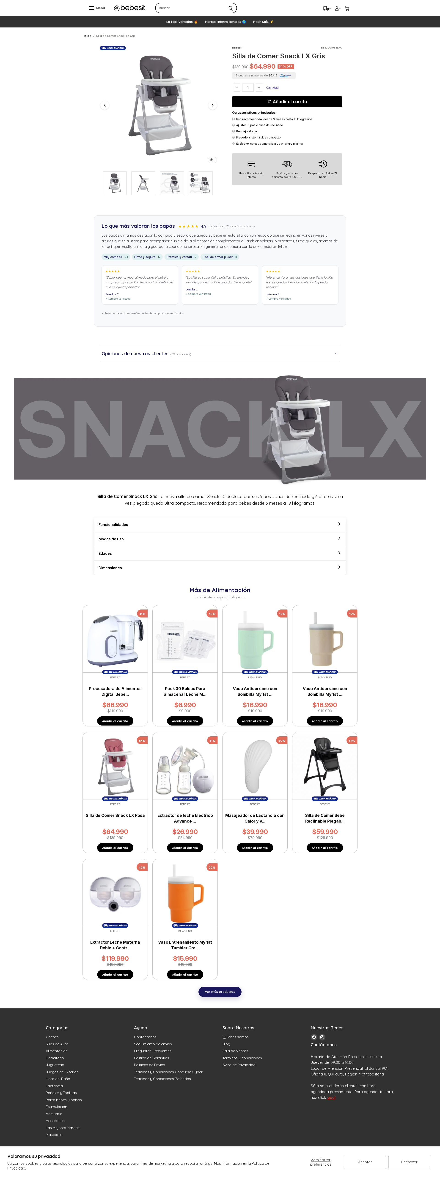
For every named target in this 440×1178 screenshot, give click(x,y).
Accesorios (55, 1120)
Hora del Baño (58, 1078)
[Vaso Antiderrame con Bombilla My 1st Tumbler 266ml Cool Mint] (255, 639)
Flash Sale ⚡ (263, 22)
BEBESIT (255, 804)
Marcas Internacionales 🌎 (225, 22)
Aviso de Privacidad (239, 1064)
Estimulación (56, 1106)
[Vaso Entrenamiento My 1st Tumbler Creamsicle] (185, 893)
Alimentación (57, 1050)
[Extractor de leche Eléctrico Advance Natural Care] (185, 766)
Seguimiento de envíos (153, 1044)
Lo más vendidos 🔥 (182, 22)
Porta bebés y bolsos (64, 1099)
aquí (331, 1097)
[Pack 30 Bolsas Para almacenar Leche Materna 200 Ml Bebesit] (185, 639)
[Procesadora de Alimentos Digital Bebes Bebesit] (115, 639)
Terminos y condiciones (242, 1058)
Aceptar (365, 1162)
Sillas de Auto (57, 1044)
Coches (52, 1036)
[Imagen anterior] (104, 105)
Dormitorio (55, 1058)
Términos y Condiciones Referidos (162, 1078)
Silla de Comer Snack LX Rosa (115, 815)
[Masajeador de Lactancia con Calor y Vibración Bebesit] (255, 766)
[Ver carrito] (347, 8)
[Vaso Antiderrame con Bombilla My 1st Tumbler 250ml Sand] (324, 639)
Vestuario (54, 1113)
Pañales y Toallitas (61, 1092)
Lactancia (54, 1085)
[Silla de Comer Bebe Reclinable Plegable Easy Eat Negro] (324, 766)
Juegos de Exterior (62, 1072)
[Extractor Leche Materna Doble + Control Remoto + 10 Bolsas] (115, 893)
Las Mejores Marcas (63, 1127)
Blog (226, 1044)
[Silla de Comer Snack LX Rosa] (115, 766)
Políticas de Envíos (149, 1064)
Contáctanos (145, 1036)
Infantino (255, 677)
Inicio (87, 36)
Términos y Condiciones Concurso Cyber (168, 1072)
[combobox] (190, 8)
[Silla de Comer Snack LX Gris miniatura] (115, 183)
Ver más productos (220, 992)
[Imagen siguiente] (212, 105)
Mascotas (54, 1134)
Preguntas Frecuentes (152, 1050)
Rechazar (409, 1162)
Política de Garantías (151, 1058)
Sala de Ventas (235, 1050)
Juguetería (55, 1064)
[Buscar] (231, 8)
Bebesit (237, 47)
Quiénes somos (236, 1036)
